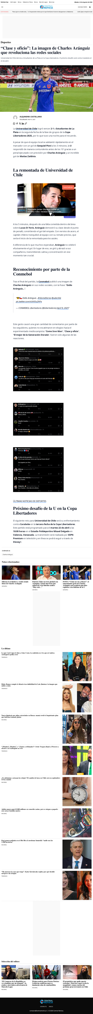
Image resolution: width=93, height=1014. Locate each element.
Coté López (13, 2)
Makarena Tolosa (28, 2)
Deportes (6, 42)
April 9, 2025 (62, 307)
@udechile (56, 297)
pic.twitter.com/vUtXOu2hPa (29, 301)
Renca (19, 2)
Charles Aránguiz (8, 554)
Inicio (51, 1006)
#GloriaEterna (44, 297)
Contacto (43, 1006)
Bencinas (51, 2)
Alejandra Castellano (31, 116)
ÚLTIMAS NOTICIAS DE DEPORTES (29, 501)
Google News (82, 7)
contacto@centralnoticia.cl (38, 1011)
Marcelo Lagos (43, 2)
